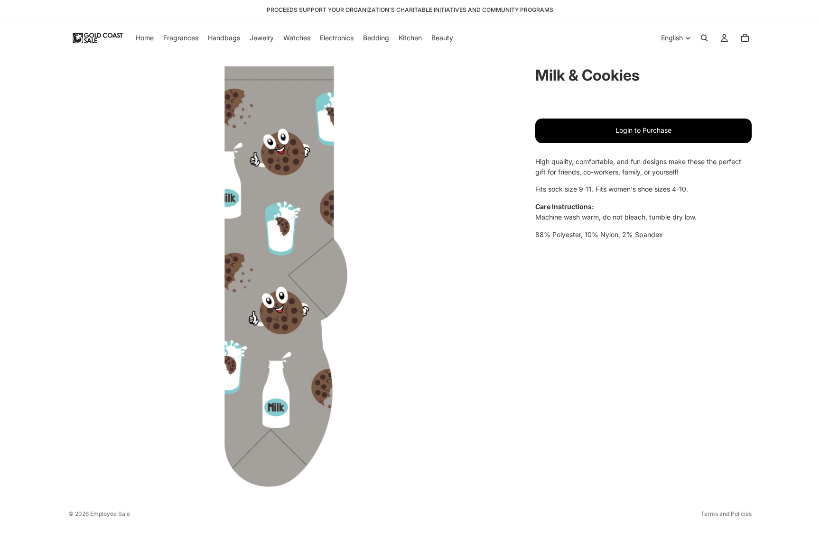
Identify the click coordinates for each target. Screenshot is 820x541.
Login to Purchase (643, 130)
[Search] (704, 38)
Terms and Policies (726, 513)
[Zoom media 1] (290, 277)
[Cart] (745, 38)
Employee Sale (110, 513)
